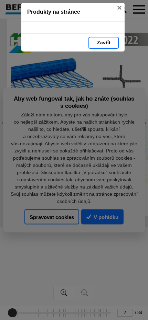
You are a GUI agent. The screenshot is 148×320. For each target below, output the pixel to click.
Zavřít (103, 42)
